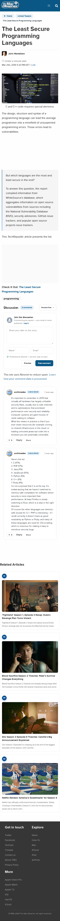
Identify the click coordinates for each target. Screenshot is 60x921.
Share (28, 440)
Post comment (44, 363)
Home (9, 16)
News (35, 835)
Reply (19, 440)
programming (11, 298)
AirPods (36, 859)
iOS (6, 894)
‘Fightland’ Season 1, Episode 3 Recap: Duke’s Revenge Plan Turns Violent (26, 616)
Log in (26, 323)
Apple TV (9, 889)
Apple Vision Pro (13, 879)
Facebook (10, 840)
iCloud (8, 904)
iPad (34, 855)
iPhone (35, 850)
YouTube (9, 845)
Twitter (8, 835)
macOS (8, 899)
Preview (27, 363)
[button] (49, 5)
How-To (36, 840)
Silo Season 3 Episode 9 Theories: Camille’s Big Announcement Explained (27, 738)
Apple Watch (11, 884)
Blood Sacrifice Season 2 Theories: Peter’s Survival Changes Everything (28, 677)
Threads (9, 850)
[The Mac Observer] (10, 5)
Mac (34, 845)
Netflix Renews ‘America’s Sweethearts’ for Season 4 (29, 797)
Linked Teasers (24, 16)
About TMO (11, 859)
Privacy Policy (11, 864)
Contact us (10, 855)
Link (33, 64)
